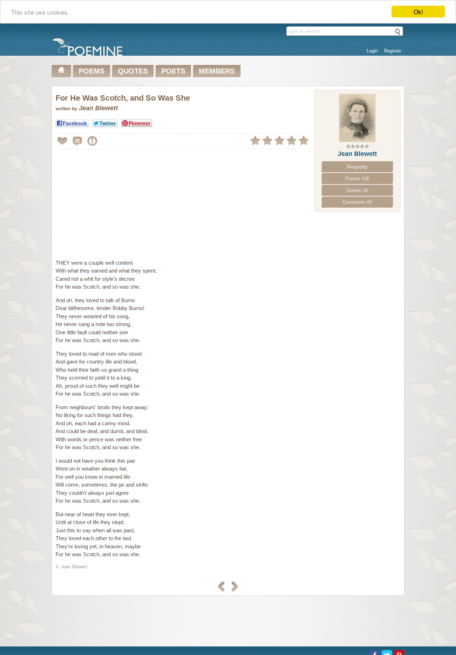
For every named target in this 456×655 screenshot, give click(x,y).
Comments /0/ (357, 202)
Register (392, 51)
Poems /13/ (357, 178)
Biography (357, 166)
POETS (173, 71)
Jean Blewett (357, 153)
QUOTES (133, 71)
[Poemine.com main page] (61, 71)
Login (372, 51)
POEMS (91, 71)
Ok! (418, 11)
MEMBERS (217, 71)
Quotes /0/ (357, 190)
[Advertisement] (115, 201)
